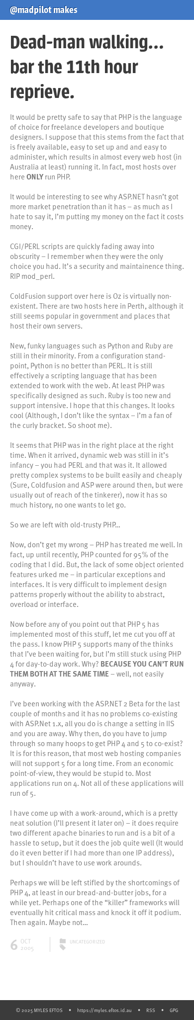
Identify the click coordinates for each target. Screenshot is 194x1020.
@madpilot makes (43, 10)
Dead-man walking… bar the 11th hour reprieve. (87, 67)
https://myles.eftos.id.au (104, 1010)
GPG (174, 1010)
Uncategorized (87, 941)
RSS (150, 1010)
